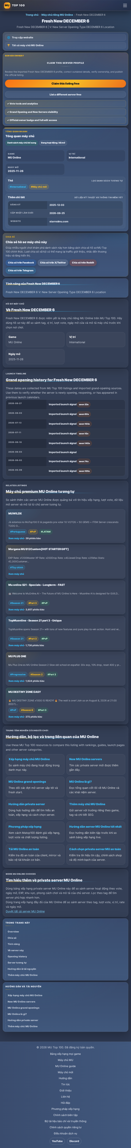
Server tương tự (17, 962)
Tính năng (14, 944)
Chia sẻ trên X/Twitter (53, 262)
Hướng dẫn (65, 1078)
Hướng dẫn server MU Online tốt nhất (95, 826)
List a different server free (66, 94)
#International (18, 186)
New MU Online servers (85, 759)
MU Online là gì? (80, 781)
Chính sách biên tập (65, 1115)
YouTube (57, 1141)
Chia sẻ (12, 938)
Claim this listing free (65, 83)
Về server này (16, 950)
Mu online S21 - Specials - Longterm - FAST (36, 585)
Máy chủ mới (65, 1072)
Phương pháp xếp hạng (25, 826)
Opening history (17, 956)
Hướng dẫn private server (27, 804)
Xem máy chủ (16, 538)
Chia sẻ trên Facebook (21, 262)
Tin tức (65, 1084)
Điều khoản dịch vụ (65, 1133)
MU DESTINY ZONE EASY (24, 692)
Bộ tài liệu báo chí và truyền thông (65, 1121)
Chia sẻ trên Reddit (83, 262)
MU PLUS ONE (17, 656)
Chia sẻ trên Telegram (20, 270)
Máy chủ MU (65, 1060)
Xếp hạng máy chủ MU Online (29, 759)
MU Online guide (65, 1066)
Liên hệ (65, 1096)
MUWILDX (15, 513)
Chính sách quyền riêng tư (66, 1127)
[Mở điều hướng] (125, 5)
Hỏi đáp (65, 1102)
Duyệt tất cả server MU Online (25, 911)
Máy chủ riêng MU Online (57, 14)
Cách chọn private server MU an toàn (95, 849)
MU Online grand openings (27, 781)
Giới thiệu (65, 1090)
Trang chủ (32, 14)
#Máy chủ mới (39, 186)
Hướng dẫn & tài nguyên (22, 969)
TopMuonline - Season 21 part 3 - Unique (35, 620)
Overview (13, 931)
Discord (74, 1141)
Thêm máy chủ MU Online (87, 804)
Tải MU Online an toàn (24, 849)
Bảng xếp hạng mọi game (65, 1053)
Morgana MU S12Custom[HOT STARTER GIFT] (38, 549)
